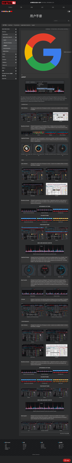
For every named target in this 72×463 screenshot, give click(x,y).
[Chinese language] (11, 11)
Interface (10, 25)
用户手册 (4, 25)
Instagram (62, 446)
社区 (42, 7)
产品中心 (10, 7)
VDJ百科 (24, 446)
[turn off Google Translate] (22, 75)
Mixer (3, 56)
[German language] (8, 11)
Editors (3, 67)
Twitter (61, 448)
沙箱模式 (4, 45)
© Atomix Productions (36, 454)
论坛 (24, 449)
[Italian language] (9, 11)
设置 (3, 70)
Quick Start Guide (6, 29)
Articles (24, 448)
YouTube (61, 445)
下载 (21, 7)
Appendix (4, 78)
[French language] (6, 11)
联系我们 (42, 445)
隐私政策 (42, 446)
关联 (64, 7)
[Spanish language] (4, 11)
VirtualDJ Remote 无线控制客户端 (7, 74)
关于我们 (42, 444)
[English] (2, 11)
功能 (6, 446)
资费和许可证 (7, 448)
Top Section (16, 25)
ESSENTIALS (25, 104)
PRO (23, 160)
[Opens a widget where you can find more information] (67, 460)
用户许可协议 (43, 448)
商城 (32, 7)
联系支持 (24, 444)
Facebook (61, 444)
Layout (33, 25)
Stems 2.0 (4, 65)
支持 (53, 7)
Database (4, 62)
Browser (4, 59)
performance (25, 321)
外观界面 (6, 449)
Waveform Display (7, 42)
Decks (3, 54)
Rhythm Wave (5, 51)
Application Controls (25, 25)
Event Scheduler (6, 48)
